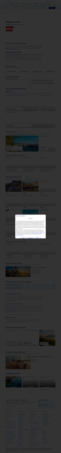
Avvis (38, 238)
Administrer (30, 238)
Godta (23, 238)
